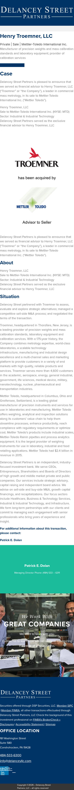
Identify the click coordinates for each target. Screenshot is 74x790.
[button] (37, 28)
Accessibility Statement (30, 724)
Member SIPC (65, 705)
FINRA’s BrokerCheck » (46, 719)
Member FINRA (10, 710)
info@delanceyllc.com (15, 761)
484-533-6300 (10, 755)
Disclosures (7, 724)
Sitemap (50, 724)
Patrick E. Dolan (11, 540)
